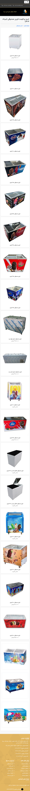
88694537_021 (19, 756)
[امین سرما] (25, 12)
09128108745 (18, 751)
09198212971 (18, 753)
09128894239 (18, 748)
